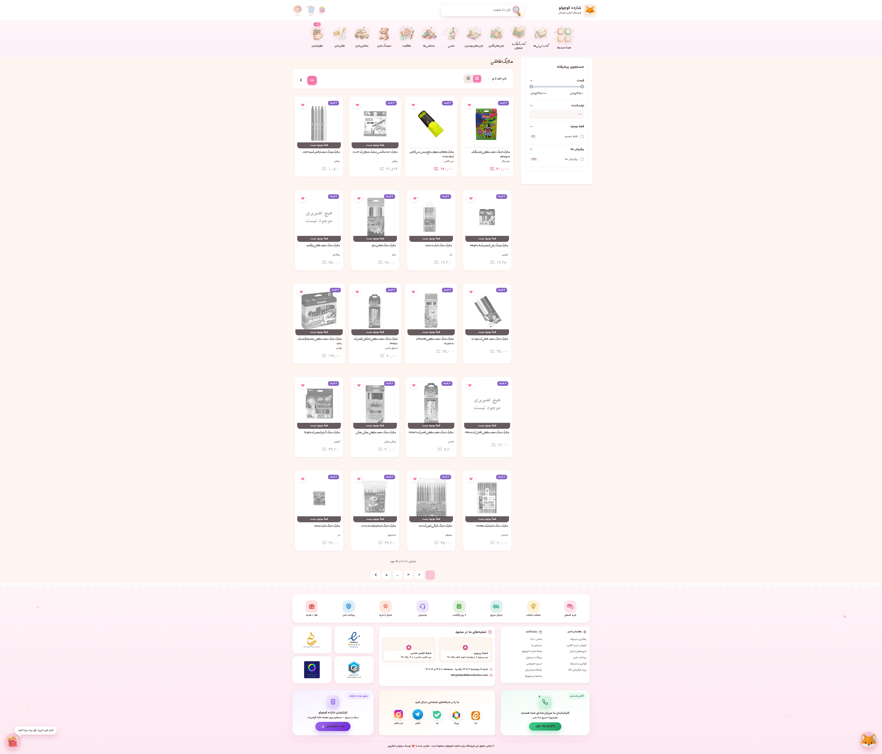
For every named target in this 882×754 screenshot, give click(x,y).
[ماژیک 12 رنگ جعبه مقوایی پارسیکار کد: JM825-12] (487, 123)
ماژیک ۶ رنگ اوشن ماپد (384, 246)
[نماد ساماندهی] (312, 639)
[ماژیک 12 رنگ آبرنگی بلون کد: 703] (431, 497)
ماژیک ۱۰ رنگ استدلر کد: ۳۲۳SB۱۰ (492, 526)
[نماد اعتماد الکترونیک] (354, 639)
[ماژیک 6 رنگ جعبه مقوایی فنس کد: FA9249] (431, 404)
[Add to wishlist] (469, 105)
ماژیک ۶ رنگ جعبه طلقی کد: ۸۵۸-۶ (490, 339)
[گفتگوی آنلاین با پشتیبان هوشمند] (868, 740)
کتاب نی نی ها (541, 46)
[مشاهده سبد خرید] (310, 10)
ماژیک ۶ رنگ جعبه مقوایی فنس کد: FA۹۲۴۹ (431, 433)
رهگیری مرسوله (578, 639)
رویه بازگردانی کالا (577, 670)
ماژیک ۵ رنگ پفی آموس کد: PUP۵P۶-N (489, 246)
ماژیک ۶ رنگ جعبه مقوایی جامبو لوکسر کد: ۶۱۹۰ (320, 342)
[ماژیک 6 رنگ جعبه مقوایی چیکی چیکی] (375, 404)
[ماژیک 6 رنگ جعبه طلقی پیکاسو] (319, 217)
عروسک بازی (384, 46)
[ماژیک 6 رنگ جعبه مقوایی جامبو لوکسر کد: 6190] (319, 310)
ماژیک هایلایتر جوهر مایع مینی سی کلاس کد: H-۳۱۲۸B (432, 155)
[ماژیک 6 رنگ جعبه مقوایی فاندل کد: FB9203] (487, 404)
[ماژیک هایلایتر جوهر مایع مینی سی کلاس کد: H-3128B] (431, 123)
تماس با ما (536, 639)
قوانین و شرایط (578, 664)
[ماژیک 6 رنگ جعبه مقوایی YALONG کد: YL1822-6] (431, 310)
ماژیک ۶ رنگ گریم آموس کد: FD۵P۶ (322, 433)
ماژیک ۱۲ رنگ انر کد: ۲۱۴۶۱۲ (327, 526)
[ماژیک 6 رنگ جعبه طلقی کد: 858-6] (487, 310)
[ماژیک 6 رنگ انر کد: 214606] (431, 217)
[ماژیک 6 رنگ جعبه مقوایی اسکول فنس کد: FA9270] (375, 310)
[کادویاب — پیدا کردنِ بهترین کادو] (13, 741)
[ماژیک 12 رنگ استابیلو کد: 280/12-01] (375, 497)
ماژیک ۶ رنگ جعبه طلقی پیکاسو (323, 246)
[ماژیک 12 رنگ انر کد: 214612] (319, 497)
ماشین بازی (361, 46)
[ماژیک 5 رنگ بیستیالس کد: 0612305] (319, 123)
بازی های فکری (496, 46)
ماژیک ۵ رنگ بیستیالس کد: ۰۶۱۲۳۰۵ (321, 152)
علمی (451, 46)
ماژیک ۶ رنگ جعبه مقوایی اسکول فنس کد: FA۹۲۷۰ (376, 342)
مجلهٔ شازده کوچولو (532, 651)
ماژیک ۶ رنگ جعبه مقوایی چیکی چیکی (376, 433)
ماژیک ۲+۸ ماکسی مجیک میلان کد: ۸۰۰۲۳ (375, 152)
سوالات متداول (534, 657)
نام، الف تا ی (499, 78)
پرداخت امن (579, 657)
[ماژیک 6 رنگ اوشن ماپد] (375, 217)
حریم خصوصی (534, 664)
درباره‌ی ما (536, 645)
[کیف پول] (322, 10)
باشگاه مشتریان (533, 670)
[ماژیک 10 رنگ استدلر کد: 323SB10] (487, 497)
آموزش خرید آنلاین (576, 645)
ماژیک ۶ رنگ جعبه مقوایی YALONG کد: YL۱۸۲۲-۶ (435, 342)
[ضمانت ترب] (312, 669)
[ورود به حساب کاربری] (297, 10)
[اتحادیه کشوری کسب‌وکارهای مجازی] (354, 669)
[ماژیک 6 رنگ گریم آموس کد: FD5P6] (319, 404)
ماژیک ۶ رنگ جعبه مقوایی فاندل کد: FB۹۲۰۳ (487, 433)
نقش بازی (339, 46)
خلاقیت (406, 46)
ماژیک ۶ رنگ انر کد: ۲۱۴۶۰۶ (439, 246)
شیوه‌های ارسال (578, 651)
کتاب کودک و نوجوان (518, 46)
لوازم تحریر (317, 35)
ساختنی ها (429, 46)
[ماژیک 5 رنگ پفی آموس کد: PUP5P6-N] (487, 217)
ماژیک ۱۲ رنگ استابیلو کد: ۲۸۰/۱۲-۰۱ (378, 526)
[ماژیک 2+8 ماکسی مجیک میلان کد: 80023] (375, 123)
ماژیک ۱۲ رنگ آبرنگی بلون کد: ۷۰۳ (435, 526)
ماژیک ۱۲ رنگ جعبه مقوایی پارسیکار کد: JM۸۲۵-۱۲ (491, 155)
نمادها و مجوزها (533, 676)
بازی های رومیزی (474, 46)
